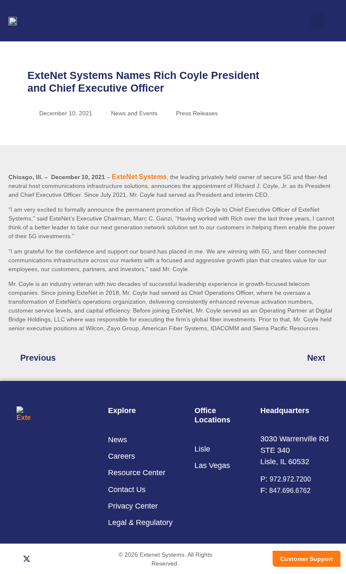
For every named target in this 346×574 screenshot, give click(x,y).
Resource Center (136, 472)
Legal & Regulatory (140, 522)
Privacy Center (133, 506)
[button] (317, 21)
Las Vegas (212, 465)
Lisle (202, 449)
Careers (121, 456)
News (117, 439)
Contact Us (127, 489)
